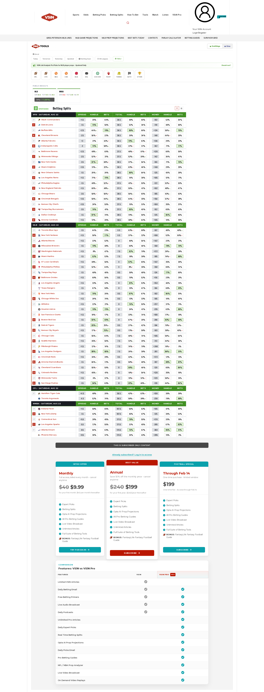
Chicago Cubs (47, 336)
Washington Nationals (51, 251)
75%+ (119, 59)
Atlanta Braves (48, 240)
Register (202, 32)
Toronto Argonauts (50, 398)
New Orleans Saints (50, 172)
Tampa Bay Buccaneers (52, 209)
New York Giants (48, 162)
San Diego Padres (49, 383)
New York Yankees (49, 235)
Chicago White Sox (50, 298)
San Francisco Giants (51, 314)
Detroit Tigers (47, 325)
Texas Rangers (48, 288)
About (36, 54)
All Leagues (103, 59)
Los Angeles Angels (50, 283)
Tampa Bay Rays (49, 272)
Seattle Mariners (48, 341)
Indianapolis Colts (49, 146)
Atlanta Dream (48, 430)
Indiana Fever (47, 409)
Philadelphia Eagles (50, 183)
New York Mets (48, 293)
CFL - (45, 388)
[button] (127, 22)
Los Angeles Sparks (50, 424)
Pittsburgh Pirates (49, 346)
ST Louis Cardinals (50, 262)
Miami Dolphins (48, 167)
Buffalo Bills (47, 130)
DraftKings (216, 46)
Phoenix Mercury (49, 435)
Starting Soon (85, 59)
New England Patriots (51, 188)
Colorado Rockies (49, 372)
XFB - (45, 114)
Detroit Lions (47, 125)
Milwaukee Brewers (50, 246)
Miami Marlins (47, 256)
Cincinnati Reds (48, 357)
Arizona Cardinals (49, 220)
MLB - (46, 225)
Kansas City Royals (50, 330)
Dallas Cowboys (48, 215)
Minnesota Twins (49, 378)
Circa (228, 46)
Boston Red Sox (48, 319)
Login (195, 32)
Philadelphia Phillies (50, 267)
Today (35, 59)
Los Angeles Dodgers (51, 351)
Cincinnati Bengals (50, 199)
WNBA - (47, 403)
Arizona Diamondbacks (52, 362)
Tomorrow (46, 59)
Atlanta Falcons (48, 141)
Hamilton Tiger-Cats (50, 393)
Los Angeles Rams (49, 177)
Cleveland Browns (49, 135)
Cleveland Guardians (51, 367)
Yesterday (59, 59)
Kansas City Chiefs (49, 204)
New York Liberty (49, 414)
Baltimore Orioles (49, 277)
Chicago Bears (48, 193)
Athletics (45, 304)
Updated (70, 59)
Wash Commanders (50, 120)
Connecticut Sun (48, 419)
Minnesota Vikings (49, 156)
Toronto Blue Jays (49, 230)
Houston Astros (48, 309)
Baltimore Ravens (49, 151)
